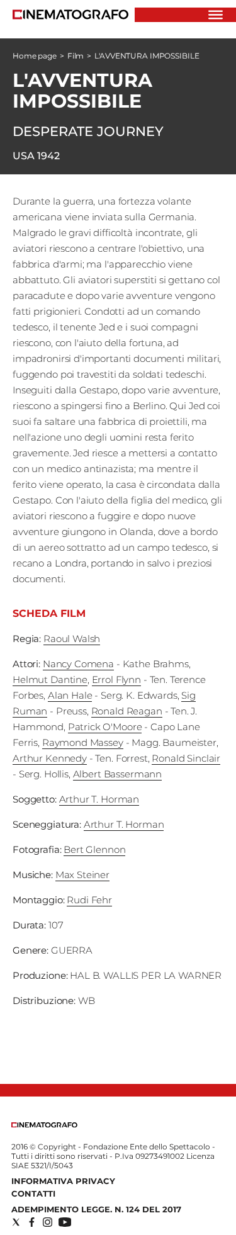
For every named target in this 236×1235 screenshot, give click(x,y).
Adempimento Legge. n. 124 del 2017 (96, 1209)
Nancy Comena (78, 664)
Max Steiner (82, 875)
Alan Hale (70, 695)
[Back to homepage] (44, 1124)
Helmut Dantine (50, 679)
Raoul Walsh (71, 639)
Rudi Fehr (89, 900)
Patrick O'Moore (105, 727)
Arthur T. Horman (99, 799)
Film (75, 55)
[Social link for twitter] (16, 1222)
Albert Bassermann (117, 774)
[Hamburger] (215, 15)
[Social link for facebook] (32, 1222)
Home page (35, 55)
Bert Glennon (94, 849)
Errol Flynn (116, 679)
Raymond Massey (82, 742)
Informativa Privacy (63, 1181)
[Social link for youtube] (65, 1222)
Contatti (33, 1193)
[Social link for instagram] (47, 1222)
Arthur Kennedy (50, 758)
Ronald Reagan (126, 711)
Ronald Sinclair (186, 758)
